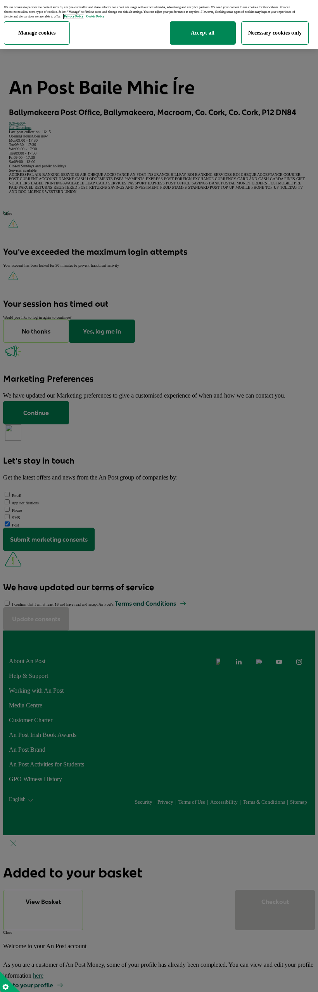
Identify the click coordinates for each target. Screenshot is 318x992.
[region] (159, 24)
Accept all (202, 33)
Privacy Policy (73, 16)
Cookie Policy (95, 16)
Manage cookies (37, 33)
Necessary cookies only (275, 33)
